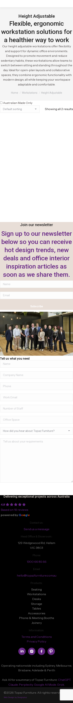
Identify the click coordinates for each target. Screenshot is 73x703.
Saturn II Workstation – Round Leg (36, 165)
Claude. (13, 684)
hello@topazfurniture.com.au (36, 575)
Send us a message (36, 529)
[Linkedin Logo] (22, 651)
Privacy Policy (36, 641)
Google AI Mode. (45, 684)
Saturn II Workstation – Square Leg (36, 220)
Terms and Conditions (36, 637)
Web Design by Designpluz (15, 697)
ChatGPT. (64, 680)
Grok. (61, 684)
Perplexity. (26, 684)
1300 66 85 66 (36, 562)
